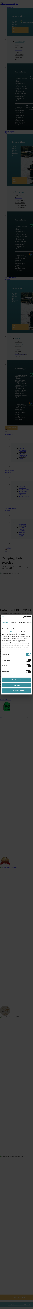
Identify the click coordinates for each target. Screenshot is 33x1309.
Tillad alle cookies (16, 679)
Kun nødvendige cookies (16, 690)
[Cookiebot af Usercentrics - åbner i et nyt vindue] (23, 617)
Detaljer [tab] (13, 622)
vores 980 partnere (12, 632)
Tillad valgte (16, 685)
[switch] (28, 660)
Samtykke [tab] (5, 622)
